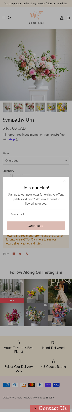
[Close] (64, 181)
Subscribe (36, 225)
